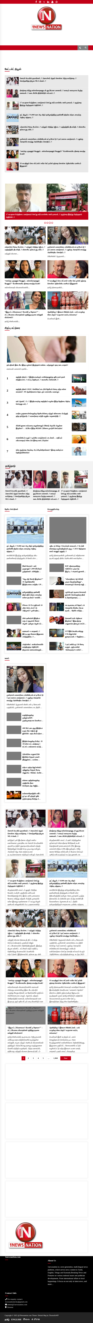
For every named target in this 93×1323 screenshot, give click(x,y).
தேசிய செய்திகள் (11, 509)
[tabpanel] (46, 202)
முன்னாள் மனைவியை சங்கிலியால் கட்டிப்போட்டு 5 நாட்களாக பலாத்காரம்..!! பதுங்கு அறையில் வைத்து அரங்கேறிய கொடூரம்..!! (51, 140)
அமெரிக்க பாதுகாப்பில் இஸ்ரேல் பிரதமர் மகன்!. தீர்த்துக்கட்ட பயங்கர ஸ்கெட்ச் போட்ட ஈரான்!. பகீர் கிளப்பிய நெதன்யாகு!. (33, 757)
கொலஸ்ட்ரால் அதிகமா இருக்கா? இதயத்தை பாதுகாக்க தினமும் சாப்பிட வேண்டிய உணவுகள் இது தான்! (75, 621)
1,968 (55, 1058)
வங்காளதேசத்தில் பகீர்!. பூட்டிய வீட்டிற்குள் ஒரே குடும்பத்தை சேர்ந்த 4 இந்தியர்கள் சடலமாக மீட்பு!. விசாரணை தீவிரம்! (32, 796)
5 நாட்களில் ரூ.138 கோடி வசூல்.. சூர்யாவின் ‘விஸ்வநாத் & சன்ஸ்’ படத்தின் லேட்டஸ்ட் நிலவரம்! (74, 647)
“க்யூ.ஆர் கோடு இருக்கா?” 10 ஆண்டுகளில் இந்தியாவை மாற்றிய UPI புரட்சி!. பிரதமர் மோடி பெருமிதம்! (32, 582)
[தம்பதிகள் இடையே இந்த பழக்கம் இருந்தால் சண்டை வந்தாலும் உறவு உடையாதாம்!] (46, 349)
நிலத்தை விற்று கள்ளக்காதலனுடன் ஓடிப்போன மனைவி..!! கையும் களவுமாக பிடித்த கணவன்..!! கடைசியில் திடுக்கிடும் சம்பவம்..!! (51, 92)
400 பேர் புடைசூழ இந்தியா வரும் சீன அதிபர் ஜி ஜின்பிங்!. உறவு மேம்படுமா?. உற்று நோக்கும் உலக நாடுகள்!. (32, 731)
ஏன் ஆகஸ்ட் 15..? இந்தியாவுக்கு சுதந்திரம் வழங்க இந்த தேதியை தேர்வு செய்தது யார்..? (43, 402)
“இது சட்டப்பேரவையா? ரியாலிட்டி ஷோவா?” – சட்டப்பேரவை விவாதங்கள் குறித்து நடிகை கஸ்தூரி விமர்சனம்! (24, 314)
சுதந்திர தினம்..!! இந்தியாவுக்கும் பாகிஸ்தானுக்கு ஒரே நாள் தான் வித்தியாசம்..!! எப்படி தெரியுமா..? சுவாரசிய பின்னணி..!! (40, 378)
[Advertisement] (47, 1081)
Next (85, 480)
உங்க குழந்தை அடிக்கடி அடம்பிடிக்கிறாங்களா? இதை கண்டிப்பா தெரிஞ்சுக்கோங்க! (39, 451)
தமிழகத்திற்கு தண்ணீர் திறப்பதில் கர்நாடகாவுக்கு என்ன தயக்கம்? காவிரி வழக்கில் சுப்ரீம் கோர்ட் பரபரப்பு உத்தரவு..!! (32, 595)
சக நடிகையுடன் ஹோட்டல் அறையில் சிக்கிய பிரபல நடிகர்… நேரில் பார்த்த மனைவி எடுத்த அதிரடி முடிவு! (75, 608)
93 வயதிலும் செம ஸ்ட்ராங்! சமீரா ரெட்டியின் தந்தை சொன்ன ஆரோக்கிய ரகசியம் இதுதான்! (50, 164)
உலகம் (7, 658)
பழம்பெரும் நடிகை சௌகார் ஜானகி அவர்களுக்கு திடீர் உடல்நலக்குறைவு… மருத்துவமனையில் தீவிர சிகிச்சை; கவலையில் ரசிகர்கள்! (75, 595)
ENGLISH (16, 1319)
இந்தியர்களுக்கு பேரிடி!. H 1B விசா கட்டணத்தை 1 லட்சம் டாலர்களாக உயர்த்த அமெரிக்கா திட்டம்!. (32, 744)
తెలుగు (26, 1319)
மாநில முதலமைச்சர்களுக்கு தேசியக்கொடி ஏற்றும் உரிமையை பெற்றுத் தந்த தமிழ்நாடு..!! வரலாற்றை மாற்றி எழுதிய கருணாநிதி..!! (42, 415)
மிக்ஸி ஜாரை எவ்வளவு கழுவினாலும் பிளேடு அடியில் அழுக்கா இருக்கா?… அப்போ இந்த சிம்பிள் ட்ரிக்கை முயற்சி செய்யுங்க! (39, 427)
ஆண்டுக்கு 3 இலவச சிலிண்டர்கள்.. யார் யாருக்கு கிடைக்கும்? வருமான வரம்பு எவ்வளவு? (66, 313)
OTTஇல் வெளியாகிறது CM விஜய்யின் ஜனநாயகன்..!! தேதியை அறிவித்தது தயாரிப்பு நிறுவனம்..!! (74, 634)
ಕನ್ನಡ (35, 1319)
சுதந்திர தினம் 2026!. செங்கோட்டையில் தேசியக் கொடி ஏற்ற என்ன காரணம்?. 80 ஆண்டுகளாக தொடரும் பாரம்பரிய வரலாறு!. (41, 390)
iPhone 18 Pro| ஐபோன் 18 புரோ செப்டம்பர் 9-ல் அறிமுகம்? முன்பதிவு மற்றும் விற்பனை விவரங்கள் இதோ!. (33, 608)
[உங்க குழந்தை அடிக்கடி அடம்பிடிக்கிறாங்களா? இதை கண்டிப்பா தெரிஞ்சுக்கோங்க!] (79, 451)
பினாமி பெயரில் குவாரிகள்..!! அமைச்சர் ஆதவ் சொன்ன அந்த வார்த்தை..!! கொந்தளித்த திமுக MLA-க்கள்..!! (48, 79)
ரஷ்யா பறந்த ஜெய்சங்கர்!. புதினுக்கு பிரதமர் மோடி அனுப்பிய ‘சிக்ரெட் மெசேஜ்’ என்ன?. (32, 770)
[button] (80, 47)
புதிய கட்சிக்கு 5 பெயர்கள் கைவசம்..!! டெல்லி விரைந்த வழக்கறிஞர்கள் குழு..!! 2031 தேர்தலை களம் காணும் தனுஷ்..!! (67, 548)
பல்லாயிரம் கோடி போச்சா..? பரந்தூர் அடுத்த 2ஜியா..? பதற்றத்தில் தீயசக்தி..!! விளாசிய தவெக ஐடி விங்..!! (53, 128)
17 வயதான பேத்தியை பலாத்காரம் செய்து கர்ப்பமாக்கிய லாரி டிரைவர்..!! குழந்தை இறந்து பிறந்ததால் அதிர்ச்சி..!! (50, 104)
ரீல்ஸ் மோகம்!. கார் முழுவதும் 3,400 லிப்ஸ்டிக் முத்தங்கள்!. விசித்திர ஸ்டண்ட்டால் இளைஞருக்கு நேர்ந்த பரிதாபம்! (32, 569)
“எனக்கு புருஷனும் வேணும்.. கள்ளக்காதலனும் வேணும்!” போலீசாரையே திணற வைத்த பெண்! (52, 152)
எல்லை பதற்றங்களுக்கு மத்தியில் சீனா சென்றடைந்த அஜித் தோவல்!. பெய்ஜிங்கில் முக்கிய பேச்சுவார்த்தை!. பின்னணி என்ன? (31, 783)
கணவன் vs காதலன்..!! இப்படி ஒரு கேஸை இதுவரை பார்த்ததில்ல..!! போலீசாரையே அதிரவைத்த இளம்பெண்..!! (33, 634)
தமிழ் (7, 1319)
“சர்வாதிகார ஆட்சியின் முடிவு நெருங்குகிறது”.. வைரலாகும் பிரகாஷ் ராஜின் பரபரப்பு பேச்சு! (75, 582)
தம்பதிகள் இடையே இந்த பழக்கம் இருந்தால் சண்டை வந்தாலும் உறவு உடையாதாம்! (37, 365)
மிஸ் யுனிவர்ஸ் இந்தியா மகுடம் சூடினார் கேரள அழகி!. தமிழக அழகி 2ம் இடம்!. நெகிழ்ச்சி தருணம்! (32, 621)
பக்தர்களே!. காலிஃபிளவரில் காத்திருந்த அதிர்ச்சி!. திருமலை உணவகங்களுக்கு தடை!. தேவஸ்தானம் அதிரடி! (32, 647)
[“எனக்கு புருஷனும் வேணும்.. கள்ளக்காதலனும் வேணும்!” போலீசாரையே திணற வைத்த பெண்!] (13, 154)
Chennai (9, 1307)
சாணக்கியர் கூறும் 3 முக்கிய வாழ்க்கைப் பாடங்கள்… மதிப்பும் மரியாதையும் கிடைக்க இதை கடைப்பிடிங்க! (39, 439)
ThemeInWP (53, 1315)
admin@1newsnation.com (17, 1305)
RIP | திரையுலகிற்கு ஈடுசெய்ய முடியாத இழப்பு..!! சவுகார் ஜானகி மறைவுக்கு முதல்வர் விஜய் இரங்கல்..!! (75, 569)
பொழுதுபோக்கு (53, 509)
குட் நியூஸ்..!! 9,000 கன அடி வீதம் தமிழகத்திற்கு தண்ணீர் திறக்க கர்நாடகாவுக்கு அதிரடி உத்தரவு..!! (50, 116)
